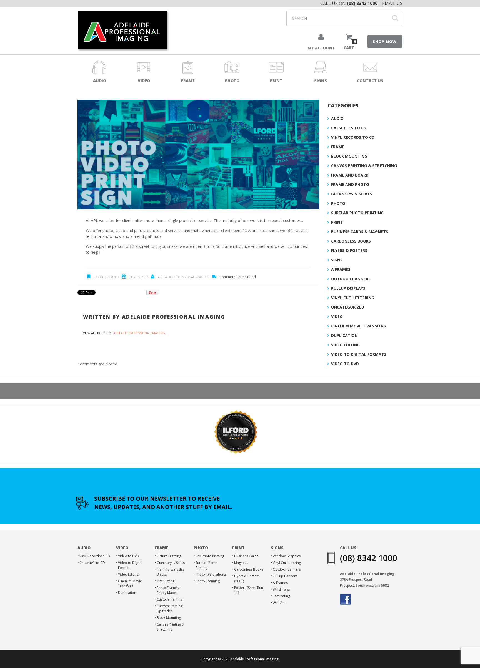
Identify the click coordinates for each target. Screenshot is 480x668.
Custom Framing (169, 599)
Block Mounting (349, 156)
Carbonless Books (351, 241)
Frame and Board (350, 175)
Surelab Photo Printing (357, 212)
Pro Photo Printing (210, 556)
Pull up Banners (285, 576)
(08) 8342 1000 (362, 3)
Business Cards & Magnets (359, 231)
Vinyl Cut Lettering (352, 297)
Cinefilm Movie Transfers (358, 326)
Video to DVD (345, 363)
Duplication (344, 335)
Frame (337, 146)
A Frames (340, 269)
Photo (338, 203)
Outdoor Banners (351, 278)
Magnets (241, 562)
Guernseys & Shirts (351, 193)
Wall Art (279, 602)
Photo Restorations (211, 574)
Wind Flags (281, 589)
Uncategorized (106, 277)
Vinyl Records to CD (352, 137)
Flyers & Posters (349, 250)
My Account (321, 48)
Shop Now (385, 41)
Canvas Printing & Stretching (364, 165)
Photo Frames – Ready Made (169, 590)
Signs (336, 260)
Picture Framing (169, 556)
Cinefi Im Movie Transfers (130, 583)
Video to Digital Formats (358, 354)
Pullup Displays (348, 288)
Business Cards (246, 556)
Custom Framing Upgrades (169, 608)
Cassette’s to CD (92, 562)
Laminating (281, 596)
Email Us (392, 3)
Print (337, 222)
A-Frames (280, 582)
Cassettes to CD (348, 127)
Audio (337, 118)
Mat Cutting (165, 581)
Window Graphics (287, 556)
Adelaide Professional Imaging (183, 277)
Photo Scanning (208, 581)
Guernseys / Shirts (171, 562)
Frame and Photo (350, 184)
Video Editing (345, 344)
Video (337, 316)
